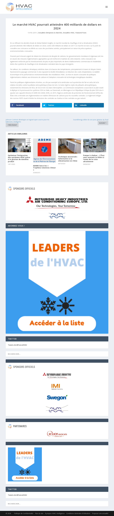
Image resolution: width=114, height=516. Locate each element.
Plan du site (39, 513)
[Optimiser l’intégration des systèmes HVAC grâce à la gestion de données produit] (19, 145)
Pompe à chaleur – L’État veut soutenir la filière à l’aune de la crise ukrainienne (93, 158)
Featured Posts (80, 33)
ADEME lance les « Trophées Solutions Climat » (44, 168)
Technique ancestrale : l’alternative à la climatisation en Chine (68, 159)
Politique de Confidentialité (23, 513)
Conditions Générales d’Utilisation (78, 513)
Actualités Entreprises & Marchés (50, 33)
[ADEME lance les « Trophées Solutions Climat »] (44, 150)
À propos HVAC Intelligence (55, 513)
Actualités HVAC (68, 33)
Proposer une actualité (100, 513)
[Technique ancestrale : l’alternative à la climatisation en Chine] (69, 146)
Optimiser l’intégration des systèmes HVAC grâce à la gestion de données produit (19, 158)
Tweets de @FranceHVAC (17, 345)
